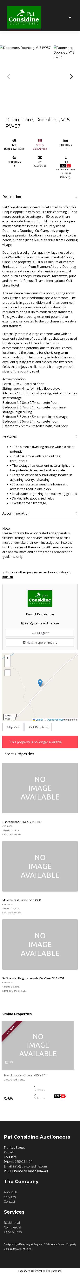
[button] (40, 683)
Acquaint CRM (41, 1244)
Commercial (12, 1227)
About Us (10, 1192)
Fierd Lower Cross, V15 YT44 (26, 1075)
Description (11, 196)
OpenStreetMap (55, 719)
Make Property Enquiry (41, 642)
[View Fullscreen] (7, 673)
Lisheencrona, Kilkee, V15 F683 (22, 822)
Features (9, 436)
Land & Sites (13, 1232)
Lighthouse (55, 1271)
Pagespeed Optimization (31, 1271)
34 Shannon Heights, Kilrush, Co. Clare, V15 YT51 (33, 978)
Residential (12, 1222)
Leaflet (39, 719)
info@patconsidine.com (42, 623)
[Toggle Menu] (67, 15)
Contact (9, 1201)
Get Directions (39, 727)
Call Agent (42, 633)
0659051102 (23, 1161)
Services (10, 1197)
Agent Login (24, 1249)
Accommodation (16, 513)
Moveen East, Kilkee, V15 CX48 (22, 900)
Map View (13, 727)
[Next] (71, 76)
